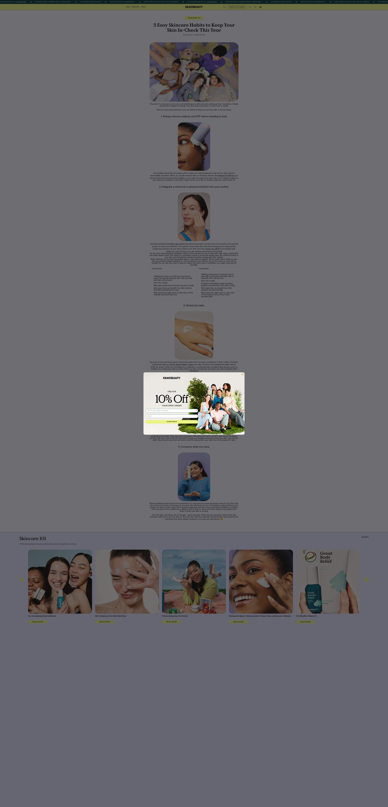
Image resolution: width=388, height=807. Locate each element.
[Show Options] (196, 410)
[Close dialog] (242, 374)
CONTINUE (172, 422)
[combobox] (171, 410)
